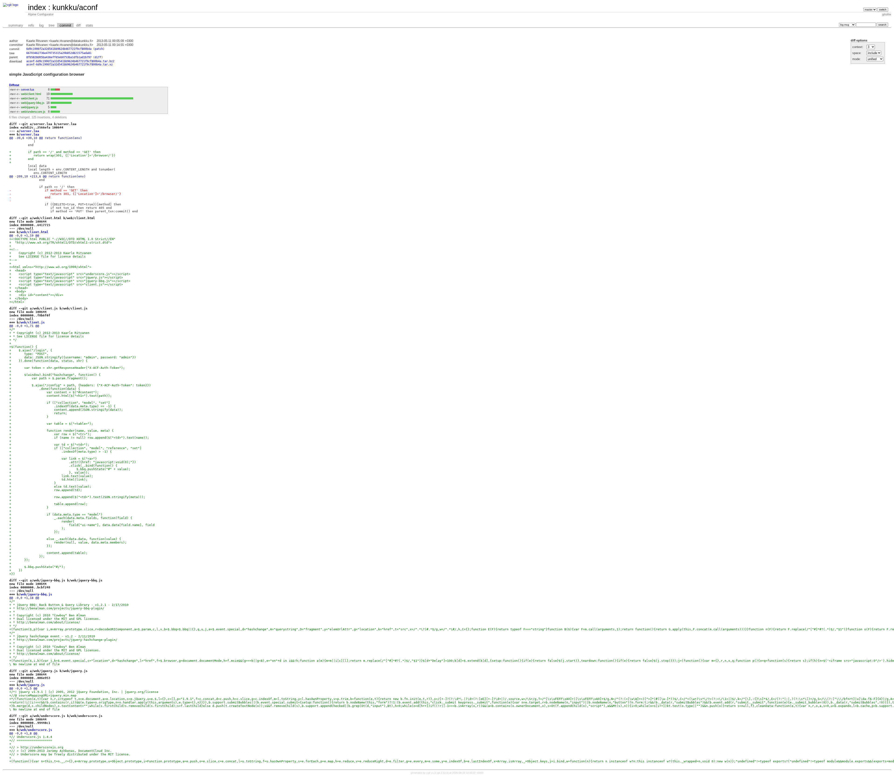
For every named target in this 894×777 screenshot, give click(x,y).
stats (89, 25)
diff (78, 25)
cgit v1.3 (431, 772)
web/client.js (29, 98)
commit (65, 25)
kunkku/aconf (75, 7)
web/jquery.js (29, 107)
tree (51, 25)
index (37, 7)
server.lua (27, 89)
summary (15, 25)
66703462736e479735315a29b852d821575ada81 (58, 53)
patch (99, 49)
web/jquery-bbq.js (32, 103)
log (41, 25)
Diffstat (14, 85)
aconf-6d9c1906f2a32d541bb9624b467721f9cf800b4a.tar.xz (69, 64)
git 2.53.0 (442, 772)
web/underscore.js (33, 111)
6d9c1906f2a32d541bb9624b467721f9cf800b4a (58, 49)
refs (31, 25)
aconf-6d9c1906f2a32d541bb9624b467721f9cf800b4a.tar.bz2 (70, 61)
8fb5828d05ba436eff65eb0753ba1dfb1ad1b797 (58, 57)
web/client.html (31, 94)
